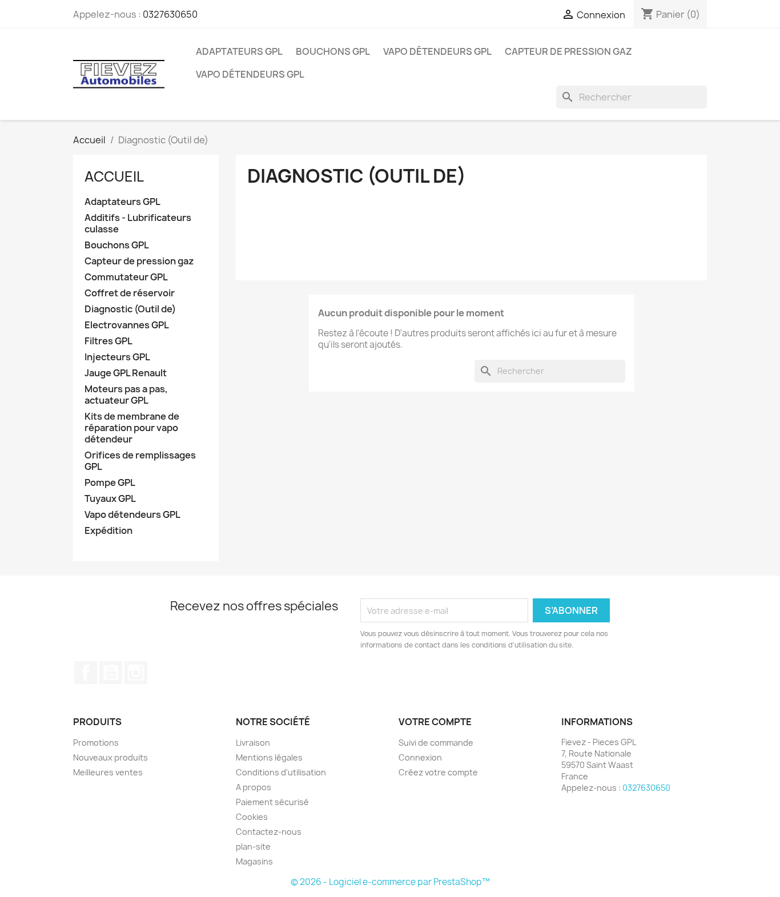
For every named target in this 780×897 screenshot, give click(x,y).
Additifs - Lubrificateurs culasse (138, 223)
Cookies (252, 816)
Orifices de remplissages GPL (140, 461)
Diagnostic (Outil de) (130, 309)
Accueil (114, 176)
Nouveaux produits (110, 757)
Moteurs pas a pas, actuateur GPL (126, 395)
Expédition (108, 531)
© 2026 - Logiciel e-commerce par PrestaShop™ (390, 882)
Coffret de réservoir (130, 293)
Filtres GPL (108, 341)
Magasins (254, 861)
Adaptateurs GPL (239, 51)
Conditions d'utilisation (281, 772)
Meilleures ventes (108, 772)
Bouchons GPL (333, 51)
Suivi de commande (436, 742)
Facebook (85, 672)
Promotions (96, 742)
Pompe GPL (110, 483)
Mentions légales (269, 757)
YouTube (110, 672)
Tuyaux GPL (110, 499)
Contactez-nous (268, 831)
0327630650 (170, 14)
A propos (253, 787)
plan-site (253, 846)
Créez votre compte (438, 772)
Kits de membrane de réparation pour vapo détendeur (132, 428)
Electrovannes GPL (127, 325)
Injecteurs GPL (117, 357)
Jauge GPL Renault (126, 373)
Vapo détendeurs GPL (437, 51)
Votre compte (435, 721)
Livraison (253, 742)
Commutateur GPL (126, 277)
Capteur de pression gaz (568, 51)
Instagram (135, 672)
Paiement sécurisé (272, 802)
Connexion (420, 757)
